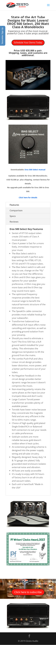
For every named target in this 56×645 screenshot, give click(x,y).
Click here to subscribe (28, 592)
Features (14, 204)
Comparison (16, 210)
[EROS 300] (28, 89)
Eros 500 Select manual (34, 169)
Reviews (14, 221)
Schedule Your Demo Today (28, 42)
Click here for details (28, 197)
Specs (13, 216)
